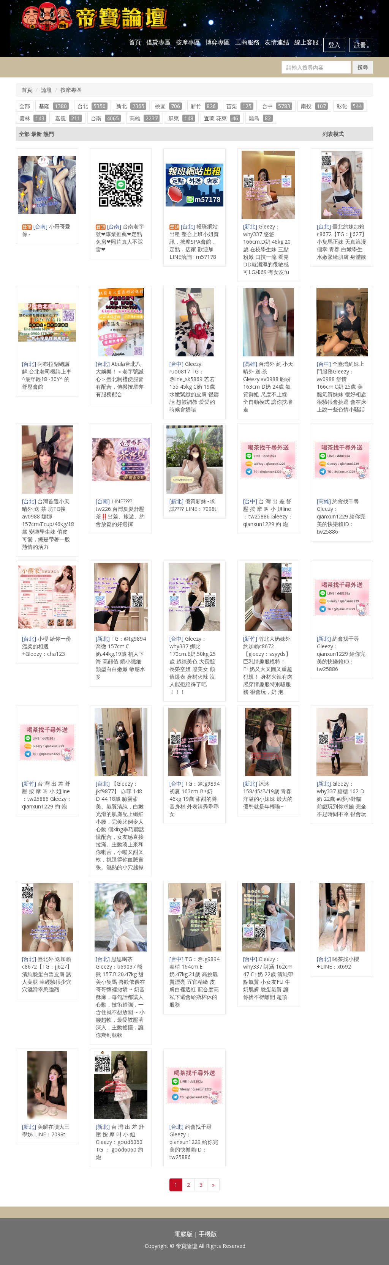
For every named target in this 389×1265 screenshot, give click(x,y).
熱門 (48, 133)
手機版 (208, 1234)
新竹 (203, 106)
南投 (313, 106)
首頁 (135, 42)
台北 (91, 106)
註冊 (360, 45)
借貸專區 (158, 42)
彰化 (349, 106)
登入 (334, 45)
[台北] (188, 226)
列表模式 (333, 133)
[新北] (251, 226)
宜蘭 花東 (221, 118)
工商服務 (247, 42)
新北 (130, 106)
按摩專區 (188, 42)
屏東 (180, 118)
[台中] (177, 363)
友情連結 (277, 42)
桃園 (167, 106)
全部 (24, 106)
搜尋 (362, 67)
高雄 (144, 118)
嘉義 (67, 118)
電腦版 (183, 1234)
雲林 (31, 118)
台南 (105, 118)
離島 (260, 118)
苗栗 (238, 106)
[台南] (41, 226)
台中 (276, 106)
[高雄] (251, 363)
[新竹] (251, 638)
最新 (36, 133)
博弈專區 (218, 42)
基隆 (53, 106)
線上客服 (306, 42)
